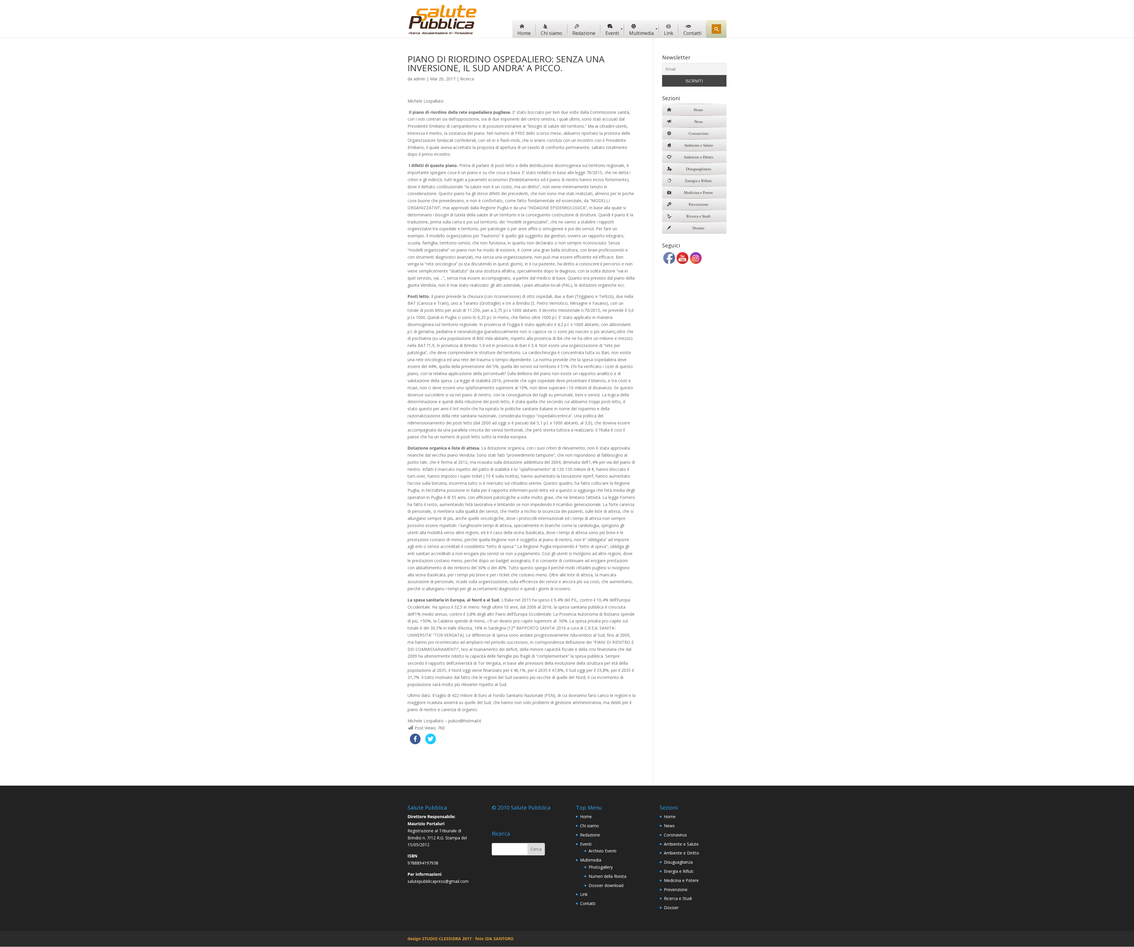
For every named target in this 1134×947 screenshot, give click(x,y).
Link (584, 894)
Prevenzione (675, 889)
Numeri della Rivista (607, 876)
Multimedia (590, 860)
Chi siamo (589, 825)
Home (586, 816)
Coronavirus (675, 835)
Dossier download (606, 885)
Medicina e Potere (681, 880)
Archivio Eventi (602, 851)
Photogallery (601, 867)
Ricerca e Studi (678, 898)
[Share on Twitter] (430, 742)
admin (419, 79)
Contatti (587, 903)
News (669, 825)
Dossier (671, 907)
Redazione (590, 835)
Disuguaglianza (678, 862)
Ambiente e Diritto (681, 853)
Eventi (586, 844)
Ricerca (467, 79)
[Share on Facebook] (415, 742)
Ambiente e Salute (681, 844)
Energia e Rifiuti (678, 871)
